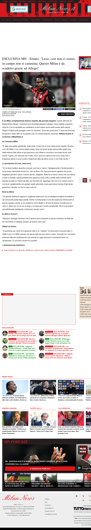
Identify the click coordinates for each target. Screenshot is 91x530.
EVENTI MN (13, 1)
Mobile (47, 499)
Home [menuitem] (8, 20)
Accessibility (49, 508)
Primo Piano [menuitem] (35, 20)
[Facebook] (83, 1)
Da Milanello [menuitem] (47, 20)
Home (5, 1)
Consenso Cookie (51, 514)
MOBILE (70, 1)
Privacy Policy (50, 511)
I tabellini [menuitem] (73, 20)
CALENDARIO (52, 1)
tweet (69, 109)
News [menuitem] (57, 20)
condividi (59, 109)
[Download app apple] (83, 500)
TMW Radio (42, 1)
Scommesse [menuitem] (83, 20)
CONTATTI (62, 1)
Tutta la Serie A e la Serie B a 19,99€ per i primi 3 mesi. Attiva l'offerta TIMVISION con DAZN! (38, 250)
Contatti (48, 505)
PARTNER (22, 1)
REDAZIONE (32, 1)
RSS (46, 502)
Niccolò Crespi (9, 113)
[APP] (85, 180)
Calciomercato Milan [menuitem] (21, 20)
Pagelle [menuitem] (64, 20)
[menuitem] (2, 20)
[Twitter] (87, 1)
